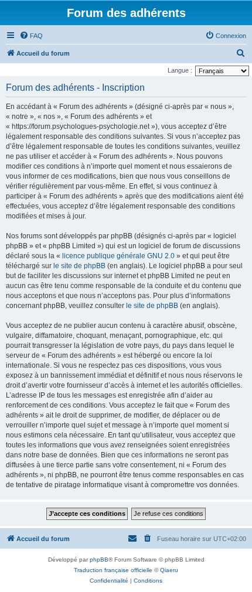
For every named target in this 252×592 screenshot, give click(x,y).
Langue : (180, 70)
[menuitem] (31, 36)
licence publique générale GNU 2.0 (118, 256)
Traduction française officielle (113, 570)
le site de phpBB (79, 266)
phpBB (99, 559)
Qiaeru (169, 570)
